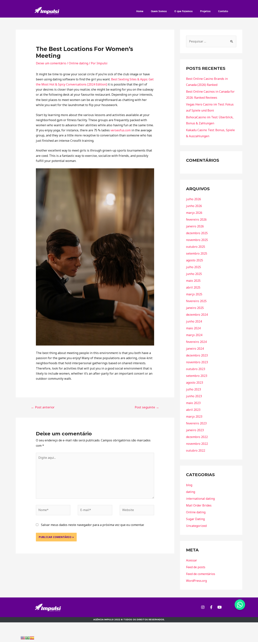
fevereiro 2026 (196, 219)
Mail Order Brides (199, 505)
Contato (223, 11)
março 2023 (194, 416)
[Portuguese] (27, 637)
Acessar (191, 560)
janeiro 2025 (195, 308)
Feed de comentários (200, 574)
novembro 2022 (197, 444)
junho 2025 (194, 274)
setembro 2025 (196, 253)
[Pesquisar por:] (211, 41)
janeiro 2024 (195, 348)
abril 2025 (193, 287)
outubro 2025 (195, 247)
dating (190, 492)
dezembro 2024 (197, 315)
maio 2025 (193, 281)
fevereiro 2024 (196, 342)
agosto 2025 (194, 260)
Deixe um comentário (51, 63)
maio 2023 (193, 403)
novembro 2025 (197, 240)
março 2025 (194, 294)
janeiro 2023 (195, 430)
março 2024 (194, 335)
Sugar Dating (195, 519)
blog (189, 485)
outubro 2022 (195, 450)
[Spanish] (32, 637)
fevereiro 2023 (196, 423)
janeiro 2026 (195, 226)
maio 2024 (193, 328)
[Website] (137, 511)
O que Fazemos (183, 11)
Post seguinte (147, 407)
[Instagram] (203, 607)
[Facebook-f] (211, 607)
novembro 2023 (197, 362)
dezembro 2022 (197, 437)
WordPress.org (196, 581)
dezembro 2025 (197, 233)
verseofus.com (120, 130)
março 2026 (194, 213)
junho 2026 (194, 206)
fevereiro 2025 (196, 301)
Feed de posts (195, 567)
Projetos (205, 11)
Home (139, 11)
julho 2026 (193, 199)
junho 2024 (194, 321)
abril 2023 (193, 410)
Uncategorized (196, 526)
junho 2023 (194, 396)
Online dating (78, 63)
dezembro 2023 (197, 355)
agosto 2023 (194, 382)
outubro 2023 (195, 369)
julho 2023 (193, 389)
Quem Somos (159, 11)
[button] (240, 604)
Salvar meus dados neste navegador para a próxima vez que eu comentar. (92, 525)
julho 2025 (193, 267)
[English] (23, 637)
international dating (200, 499)
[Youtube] (219, 607)
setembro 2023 (196, 376)
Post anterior (43, 407)
